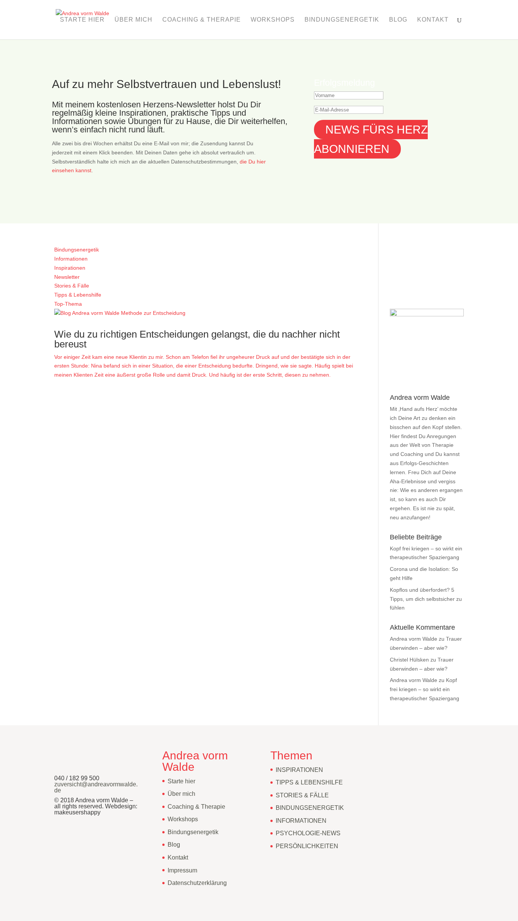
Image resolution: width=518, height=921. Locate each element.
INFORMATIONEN (301, 820)
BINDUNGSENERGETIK (310, 808)
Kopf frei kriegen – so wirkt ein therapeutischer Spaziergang (424, 689)
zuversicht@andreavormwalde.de (96, 787)
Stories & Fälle (71, 286)
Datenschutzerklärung (197, 883)
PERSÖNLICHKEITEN (307, 846)
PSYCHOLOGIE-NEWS (308, 833)
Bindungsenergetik (342, 20)
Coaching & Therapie (201, 20)
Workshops (273, 20)
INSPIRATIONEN (299, 770)
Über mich (133, 20)
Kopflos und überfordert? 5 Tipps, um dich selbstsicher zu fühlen (426, 599)
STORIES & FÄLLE (302, 795)
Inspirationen (69, 268)
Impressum (182, 870)
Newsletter (67, 277)
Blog (398, 20)
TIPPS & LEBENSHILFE (309, 782)
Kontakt (433, 20)
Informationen (71, 259)
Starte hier (82, 20)
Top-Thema (68, 304)
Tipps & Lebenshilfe (77, 295)
